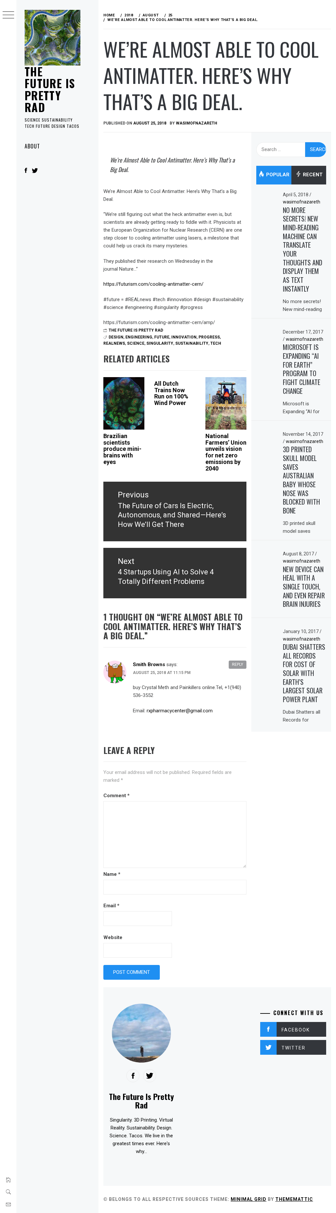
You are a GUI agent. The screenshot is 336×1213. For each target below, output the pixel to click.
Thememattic (294, 1199)
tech (215, 343)
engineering (138, 337)
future (161, 337)
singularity (159, 343)
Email (111, 906)
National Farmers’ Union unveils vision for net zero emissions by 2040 (225, 452)
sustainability (191, 343)
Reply (237, 664)
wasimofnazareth (196, 123)
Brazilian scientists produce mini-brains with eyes (122, 449)
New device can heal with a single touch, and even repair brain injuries (304, 586)
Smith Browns (149, 664)
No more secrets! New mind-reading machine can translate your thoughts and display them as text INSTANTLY (302, 249)
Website (112, 937)
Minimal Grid (248, 1199)
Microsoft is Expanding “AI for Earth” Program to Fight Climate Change (301, 368)
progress (209, 337)
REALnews (114, 343)
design (116, 337)
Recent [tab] (312, 175)
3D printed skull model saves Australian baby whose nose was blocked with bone (301, 479)
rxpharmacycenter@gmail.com (180, 711)
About (32, 146)
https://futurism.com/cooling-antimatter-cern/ (153, 284)
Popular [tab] (277, 175)
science (135, 343)
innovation (184, 337)
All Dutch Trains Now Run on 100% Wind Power (171, 393)
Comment (116, 796)
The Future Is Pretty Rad (50, 89)
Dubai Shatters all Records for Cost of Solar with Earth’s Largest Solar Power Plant (304, 673)
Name (111, 874)
